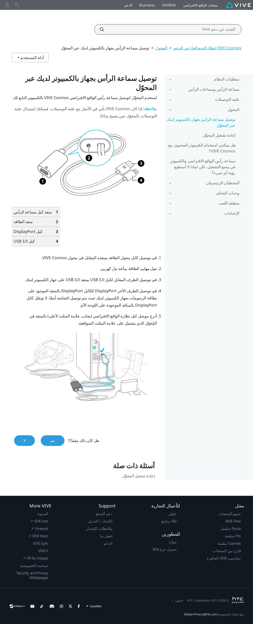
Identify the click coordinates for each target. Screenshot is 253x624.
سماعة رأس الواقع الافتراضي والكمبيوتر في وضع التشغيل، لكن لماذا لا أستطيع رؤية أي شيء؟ (202, 166)
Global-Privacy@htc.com (200, 614)
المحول (161, 48)
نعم (52, 440)
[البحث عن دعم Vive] (104, 29)
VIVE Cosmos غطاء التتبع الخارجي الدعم (207, 48)
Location (96, 606)
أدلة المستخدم (32, 57)
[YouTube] (32, 606)
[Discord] (51, 606)
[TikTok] (42, 606)
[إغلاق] (17, 5)
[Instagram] (61, 606)
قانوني (179, 600)
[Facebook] (79, 606)
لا (24, 440)
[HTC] (238, 600)
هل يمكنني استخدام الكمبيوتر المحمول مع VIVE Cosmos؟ (201, 148)
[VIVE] (238, 5)
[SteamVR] (17, 606)
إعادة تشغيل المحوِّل (219, 135)
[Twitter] (70, 606)
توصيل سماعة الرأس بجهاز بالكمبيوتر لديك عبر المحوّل (201, 122)
